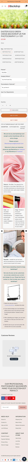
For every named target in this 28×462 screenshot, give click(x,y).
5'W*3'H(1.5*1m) (6, 52)
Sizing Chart (18, 428)
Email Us (17, 444)
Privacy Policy (4, 442)
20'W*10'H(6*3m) (19, 62)
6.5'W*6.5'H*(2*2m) (20, 55)
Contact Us (3, 422)
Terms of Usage (4, 445)
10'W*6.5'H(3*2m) (6, 58)
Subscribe (22, 407)
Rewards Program (5, 436)
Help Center (18, 438)
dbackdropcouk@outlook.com (14, 143)
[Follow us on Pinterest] (10, 398)
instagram (22, 149)
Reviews (17, 447)
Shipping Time (19, 419)
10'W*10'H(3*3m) (6, 62)
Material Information (20, 425)
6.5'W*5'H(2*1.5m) (18, 52)
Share (2, 43)
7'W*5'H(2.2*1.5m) (7, 55)
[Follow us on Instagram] (6, 398)
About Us (3, 419)
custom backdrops (9, 305)
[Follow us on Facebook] (3, 398)
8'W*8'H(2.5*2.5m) (19, 58)
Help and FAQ (4, 425)
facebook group (9, 124)
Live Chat (18, 441)
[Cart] (25, 6)
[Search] (5, 6)
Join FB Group (4, 428)
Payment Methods (5, 439)
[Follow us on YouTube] (13, 398)
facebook (19, 151)
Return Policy (19, 422)
